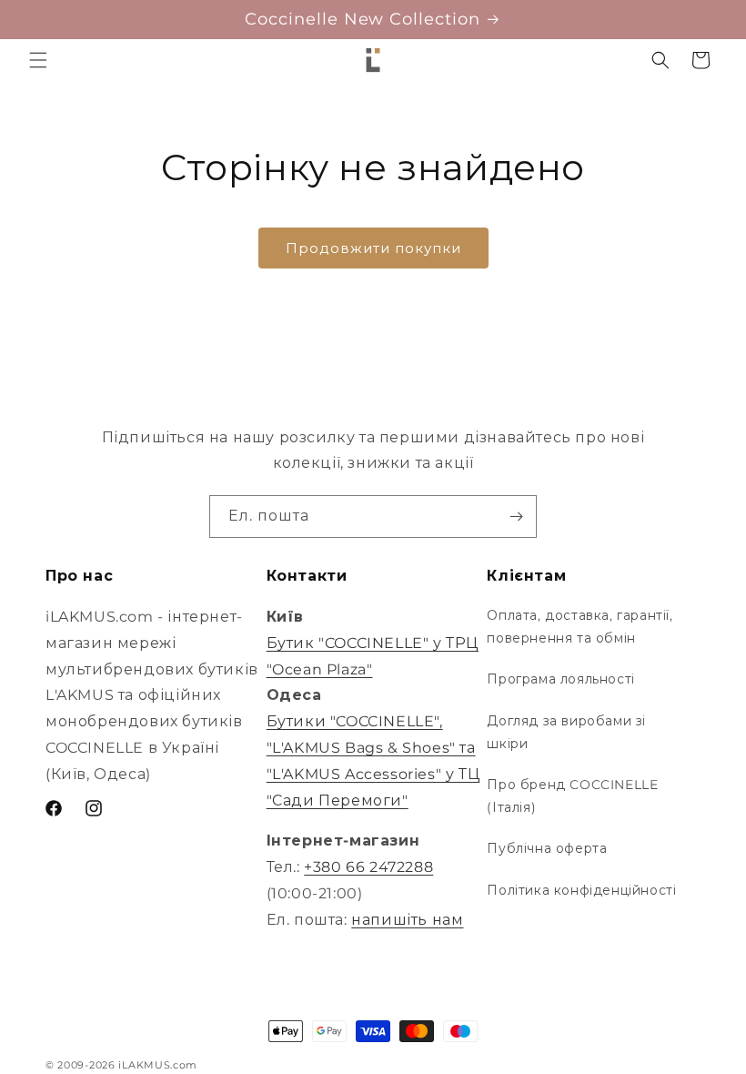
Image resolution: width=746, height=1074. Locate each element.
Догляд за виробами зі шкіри (566, 732)
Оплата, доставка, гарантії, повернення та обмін (579, 626)
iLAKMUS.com (157, 1065)
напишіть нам (407, 919)
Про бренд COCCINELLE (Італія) (572, 796)
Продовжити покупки (373, 248)
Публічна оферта (547, 848)
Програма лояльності (560, 679)
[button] (38, 60)
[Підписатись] (516, 516)
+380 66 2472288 (368, 867)
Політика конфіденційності (581, 890)
